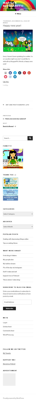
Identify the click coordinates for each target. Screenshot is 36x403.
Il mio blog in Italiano (10, 255)
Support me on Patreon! (11, 276)
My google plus (8, 260)
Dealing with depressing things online (15, 239)
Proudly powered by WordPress (13, 398)
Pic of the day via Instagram (12, 268)
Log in (5, 323)
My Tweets (7, 353)
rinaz (5, 22)
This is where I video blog (11, 280)
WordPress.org (8, 335)
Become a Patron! (9, 364)
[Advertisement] (9, 379)
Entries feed (7, 327)
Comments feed (8, 331)
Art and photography (15, 105)
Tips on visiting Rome (10, 243)
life (27, 105)
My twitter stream (9, 264)
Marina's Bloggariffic (13, 4)
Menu (19, 14)
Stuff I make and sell (10, 272)
